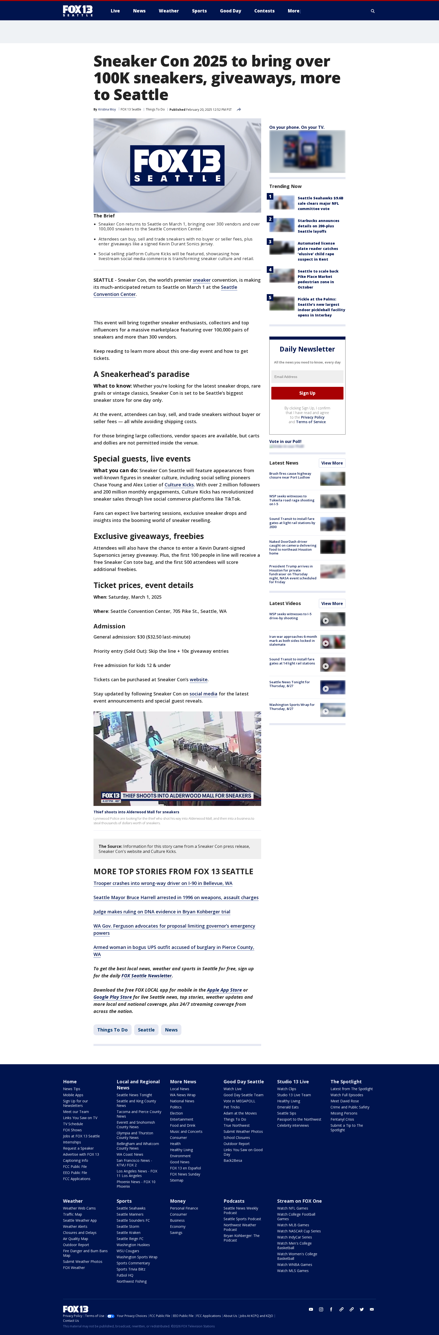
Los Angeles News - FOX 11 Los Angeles (137, 1173)
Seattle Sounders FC (133, 1220)
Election (176, 1113)
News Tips (71, 1088)
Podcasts (234, 1201)
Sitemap (176, 1180)
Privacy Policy (313, 417)
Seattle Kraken (128, 1232)
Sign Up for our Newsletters (75, 1103)
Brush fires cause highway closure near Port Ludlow (290, 475)
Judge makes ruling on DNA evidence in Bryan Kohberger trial (161, 912)
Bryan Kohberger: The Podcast (242, 1238)
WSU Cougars (128, 1250)
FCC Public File (75, 1166)
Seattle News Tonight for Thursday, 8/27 (289, 684)
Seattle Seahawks (131, 1208)
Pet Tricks (232, 1107)
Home (70, 1081)
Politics (176, 1107)
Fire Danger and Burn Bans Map (85, 1253)
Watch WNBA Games (294, 1264)
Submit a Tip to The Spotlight (347, 1127)
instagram (321, 1309)
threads (352, 1309)
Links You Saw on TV (80, 1117)
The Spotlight (346, 1081)
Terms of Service (311, 421)
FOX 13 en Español (185, 1168)
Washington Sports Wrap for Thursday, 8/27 (292, 706)
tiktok (341, 1309)
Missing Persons (344, 1113)
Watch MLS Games (293, 1270)
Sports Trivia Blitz (131, 1269)
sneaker (202, 280)
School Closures (237, 1137)
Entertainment (181, 1119)
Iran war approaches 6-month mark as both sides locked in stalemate (293, 640)
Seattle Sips (286, 1113)
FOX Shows (72, 1129)
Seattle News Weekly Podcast (241, 1210)
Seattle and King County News (136, 1103)
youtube (311, 1309)
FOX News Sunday (185, 1174)
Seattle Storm (128, 1226)
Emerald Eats (288, 1107)
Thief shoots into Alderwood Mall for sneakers (136, 811)
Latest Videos (285, 603)
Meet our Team (76, 1111)
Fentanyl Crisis (342, 1119)
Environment (180, 1155)
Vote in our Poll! (285, 441)
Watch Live (233, 1088)
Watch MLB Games (293, 1224)
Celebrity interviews (293, 1125)
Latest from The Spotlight (352, 1088)
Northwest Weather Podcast (240, 1227)
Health (175, 1143)
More (294, 11)
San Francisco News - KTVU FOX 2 (134, 1162)
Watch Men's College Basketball (294, 1245)
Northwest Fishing (132, 1281)
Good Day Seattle (244, 1081)
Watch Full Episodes (347, 1094)
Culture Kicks (179, 485)
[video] (333, 619)
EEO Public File (75, 1172)
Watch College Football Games (296, 1216)
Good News (180, 1161)
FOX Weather (74, 1267)
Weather (73, 1201)
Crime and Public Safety (350, 1107)
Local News (179, 1088)
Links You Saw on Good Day (243, 1152)
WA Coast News (130, 1154)
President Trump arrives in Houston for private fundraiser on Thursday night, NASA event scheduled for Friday (293, 574)
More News (183, 1081)
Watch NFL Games (292, 1208)
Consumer (178, 1137)
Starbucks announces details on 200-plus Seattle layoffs (318, 226)
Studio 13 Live (293, 1081)
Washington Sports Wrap (137, 1256)
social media (203, 694)
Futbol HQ (125, 1275)
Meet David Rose (345, 1101)
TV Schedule (73, 1123)
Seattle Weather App (80, 1220)
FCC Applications (76, 1178)
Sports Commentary (133, 1263)
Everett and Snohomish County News (136, 1124)
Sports (124, 1201)
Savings (176, 1232)
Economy (177, 1226)
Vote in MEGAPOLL (239, 1101)
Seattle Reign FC (130, 1238)
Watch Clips (286, 1088)
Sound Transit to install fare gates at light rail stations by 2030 (292, 522)
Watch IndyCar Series (294, 1237)
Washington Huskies (133, 1244)
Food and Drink (182, 1125)
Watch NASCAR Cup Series (299, 1231)
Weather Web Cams (79, 1208)
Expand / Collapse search (373, 11)
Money (177, 1201)
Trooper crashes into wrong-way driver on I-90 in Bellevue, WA (162, 883)
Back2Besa (233, 1160)
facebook (331, 1309)
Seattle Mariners (130, 1214)
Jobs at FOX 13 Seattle (81, 1136)
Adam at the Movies (240, 1113)
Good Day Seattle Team (243, 1094)
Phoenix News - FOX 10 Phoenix (136, 1184)
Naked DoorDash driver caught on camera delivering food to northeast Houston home (293, 547)
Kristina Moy (107, 109)
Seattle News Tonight (134, 1094)
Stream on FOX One (299, 1201)
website (199, 679)
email (372, 1309)
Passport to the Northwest (299, 1119)
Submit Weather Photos (243, 1131)
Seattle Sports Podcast (242, 1218)
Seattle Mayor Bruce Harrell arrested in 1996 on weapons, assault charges (176, 897)
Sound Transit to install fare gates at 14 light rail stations (292, 661)
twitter (362, 1309)
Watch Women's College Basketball (297, 1256)
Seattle (146, 1030)
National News (182, 1101)
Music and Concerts (186, 1131)
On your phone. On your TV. (296, 127)
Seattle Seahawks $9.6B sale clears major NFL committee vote (320, 203)
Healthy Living (181, 1149)
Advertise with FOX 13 (81, 1154)
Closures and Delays (80, 1232)
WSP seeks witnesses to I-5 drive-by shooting (290, 616)
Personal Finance (184, 1208)
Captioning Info (75, 1160)
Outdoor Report (237, 1143)
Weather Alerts (75, 1226)
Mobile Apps (73, 1094)
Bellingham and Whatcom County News (138, 1146)
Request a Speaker (78, 1148)
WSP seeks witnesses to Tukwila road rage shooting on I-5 (292, 500)
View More (332, 463)
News (171, 1030)
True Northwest (237, 1125)
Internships (72, 1142)
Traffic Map (72, 1214)
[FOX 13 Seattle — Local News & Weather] (80, 11)
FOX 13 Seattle (131, 109)
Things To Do (155, 109)
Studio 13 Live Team (294, 1094)
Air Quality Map (75, 1238)
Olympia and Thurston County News (135, 1135)
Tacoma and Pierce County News (139, 1114)
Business (177, 1220)
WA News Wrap (183, 1094)
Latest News (283, 463)
